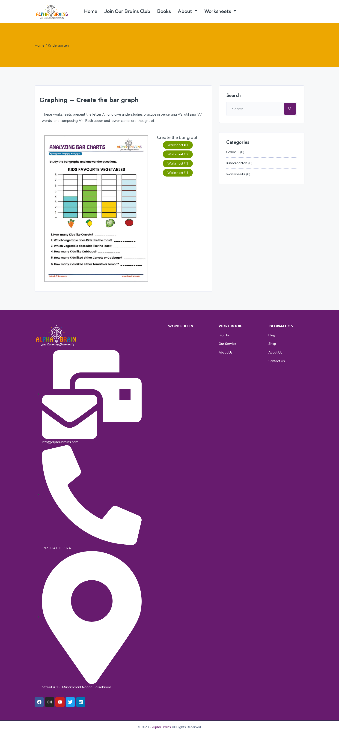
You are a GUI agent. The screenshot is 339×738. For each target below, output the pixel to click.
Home (90, 11)
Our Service (227, 344)
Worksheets (218, 11)
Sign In (224, 335)
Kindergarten (58, 45)
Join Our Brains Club (127, 11)
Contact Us (276, 361)
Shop (272, 344)
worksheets (235, 174)
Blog (271, 335)
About (185, 11)
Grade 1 (232, 152)
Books (164, 11)
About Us (225, 352)
